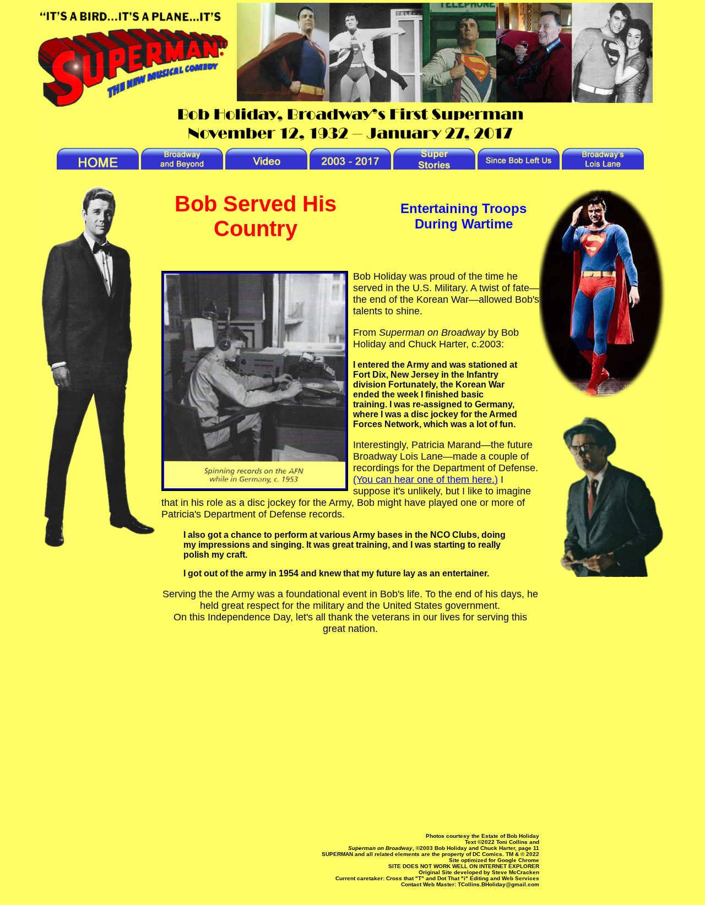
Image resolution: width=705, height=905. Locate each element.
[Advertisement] (350, 743)
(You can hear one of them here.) (425, 479)
